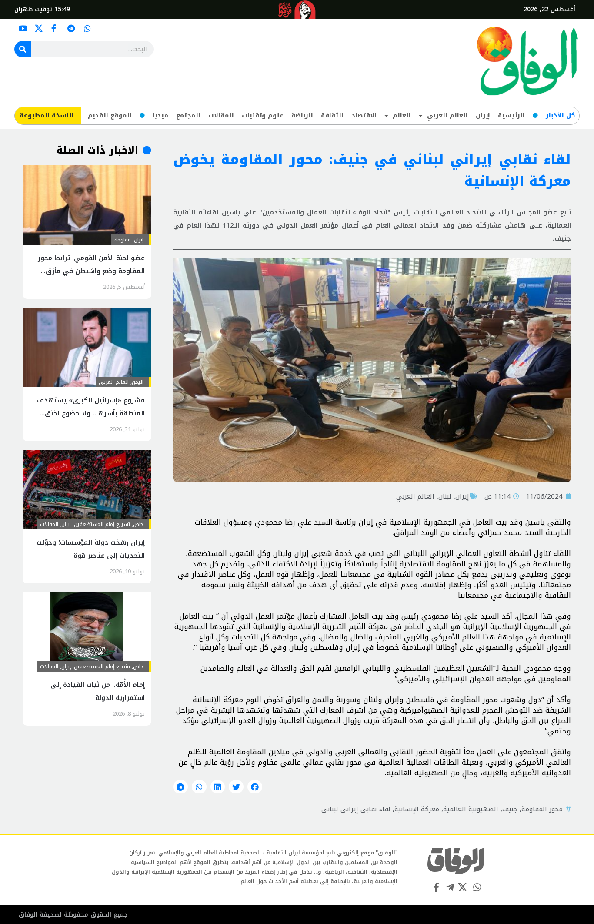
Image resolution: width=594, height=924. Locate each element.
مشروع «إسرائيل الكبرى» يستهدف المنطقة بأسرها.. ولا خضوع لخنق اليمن (91, 413)
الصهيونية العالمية (470, 809)
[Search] (22, 49)
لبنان (444, 496)
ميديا (160, 115)
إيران (483, 115)
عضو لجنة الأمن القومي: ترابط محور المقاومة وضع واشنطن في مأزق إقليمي (91, 271)
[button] (254, 787)
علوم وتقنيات (263, 115)
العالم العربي (447, 115)
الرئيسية (511, 115)
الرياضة (302, 115)
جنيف (509, 809)
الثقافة (332, 115)
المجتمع (188, 115)
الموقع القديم (110, 115)
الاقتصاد (364, 115)
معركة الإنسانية (416, 809)
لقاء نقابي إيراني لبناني (355, 809)
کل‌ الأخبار (560, 115)
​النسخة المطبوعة (47, 115)
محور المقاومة (542, 809)
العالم (402, 115)
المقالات (221, 115)
